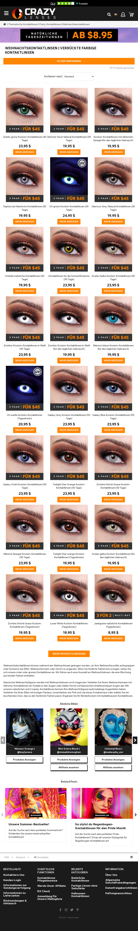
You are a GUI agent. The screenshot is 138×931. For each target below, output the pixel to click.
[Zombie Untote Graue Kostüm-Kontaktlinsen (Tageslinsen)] (25, 607)
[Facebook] (60, 910)
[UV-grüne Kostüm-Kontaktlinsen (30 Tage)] (69, 190)
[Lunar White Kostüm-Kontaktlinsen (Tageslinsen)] (69, 607)
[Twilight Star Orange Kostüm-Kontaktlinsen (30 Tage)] (69, 469)
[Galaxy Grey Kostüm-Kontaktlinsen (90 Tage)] (69, 399)
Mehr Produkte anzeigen (69, 653)
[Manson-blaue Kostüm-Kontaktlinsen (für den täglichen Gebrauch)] (113, 329)
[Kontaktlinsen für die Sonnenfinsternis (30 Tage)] (69, 260)
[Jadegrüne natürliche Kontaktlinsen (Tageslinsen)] (113, 607)
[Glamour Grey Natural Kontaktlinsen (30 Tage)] (113, 190)
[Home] (5, 24)
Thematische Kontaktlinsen (23, 24)
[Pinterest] (77, 910)
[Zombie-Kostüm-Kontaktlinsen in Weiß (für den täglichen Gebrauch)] (69, 329)
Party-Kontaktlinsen (50, 24)
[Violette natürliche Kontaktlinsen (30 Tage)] (25, 260)
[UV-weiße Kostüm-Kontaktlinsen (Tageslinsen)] (25, 399)
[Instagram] (66, 910)
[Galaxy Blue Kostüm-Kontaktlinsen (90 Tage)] (113, 399)
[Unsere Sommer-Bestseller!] (35, 815)
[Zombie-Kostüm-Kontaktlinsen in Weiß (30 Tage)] (25, 329)
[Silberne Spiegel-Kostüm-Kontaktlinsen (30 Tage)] (25, 538)
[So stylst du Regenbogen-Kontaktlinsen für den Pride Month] (102, 817)
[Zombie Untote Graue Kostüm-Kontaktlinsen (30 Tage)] (113, 469)
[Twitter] (72, 910)
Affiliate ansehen (69, 767)
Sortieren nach (53, 76)
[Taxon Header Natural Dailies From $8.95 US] (69, 35)
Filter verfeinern (69, 61)
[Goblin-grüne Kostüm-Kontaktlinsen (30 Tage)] (25, 121)
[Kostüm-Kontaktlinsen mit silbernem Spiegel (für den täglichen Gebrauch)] (113, 121)
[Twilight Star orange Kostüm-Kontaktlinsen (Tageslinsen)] (69, 538)
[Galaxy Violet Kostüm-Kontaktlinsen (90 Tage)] (25, 469)
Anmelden (42, 857)
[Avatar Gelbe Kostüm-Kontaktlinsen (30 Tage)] (113, 260)
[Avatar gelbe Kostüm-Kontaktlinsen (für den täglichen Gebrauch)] (113, 538)
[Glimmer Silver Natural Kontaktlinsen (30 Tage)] (69, 121)
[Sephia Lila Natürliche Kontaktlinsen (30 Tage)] (25, 190)
